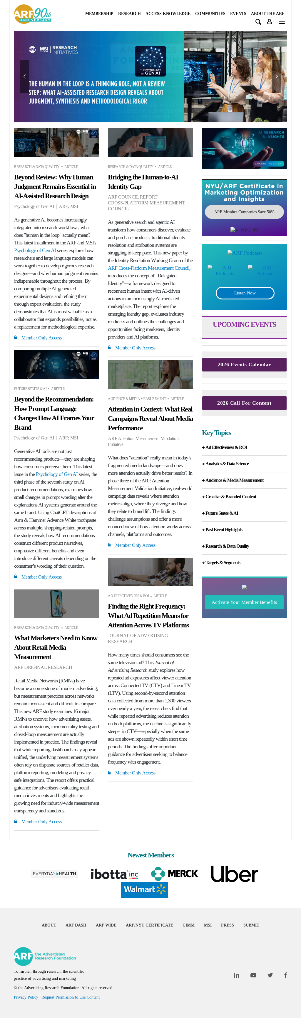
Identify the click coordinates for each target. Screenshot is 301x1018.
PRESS (227, 925)
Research (129, 13)
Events (238, 13)
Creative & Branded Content (230, 496)
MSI (208, 925)
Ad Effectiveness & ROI (128, 596)
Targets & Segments (222, 562)
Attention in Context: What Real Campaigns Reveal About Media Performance (150, 418)
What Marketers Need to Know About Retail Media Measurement (55, 647)
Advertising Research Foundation (51, 988)
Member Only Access (41, 337)
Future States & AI (30, 389)
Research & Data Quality (37, 167)
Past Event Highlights (223, 529)
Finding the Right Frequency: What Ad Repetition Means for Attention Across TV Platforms (148, 615)
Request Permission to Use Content (70, 997)
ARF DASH (76, 925)
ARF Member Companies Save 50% (244, 212)
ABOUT (49, 925)
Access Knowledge (168, 13)
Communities (210, 13)
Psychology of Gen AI (35, 250)
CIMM (189, 925)
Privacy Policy (26, 997)
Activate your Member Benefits (244, 602)
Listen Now (245, 293)
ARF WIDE (106, 925)
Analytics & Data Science (227, 463)
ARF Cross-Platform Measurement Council (148, 268)
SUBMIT (251, 925)
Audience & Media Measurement (137, 399)
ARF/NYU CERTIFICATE (149, 925)
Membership (99, 13)
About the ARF (268, 13)
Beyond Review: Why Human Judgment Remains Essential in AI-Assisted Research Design (55, 186)
